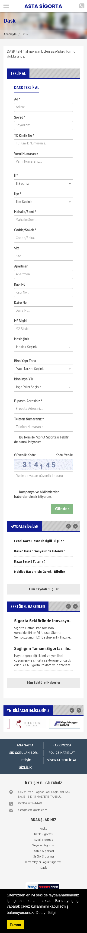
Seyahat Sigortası (43, 845)
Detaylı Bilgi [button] (46, 913)
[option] (43, 542)
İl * (16, 176)
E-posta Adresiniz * (28, 401)
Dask (43, 867)
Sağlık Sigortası (43, 856)
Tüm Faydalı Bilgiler (44, 589)
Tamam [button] (15, 924)
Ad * (17, 99)
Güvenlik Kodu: (43, 455)
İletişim (25, 760)
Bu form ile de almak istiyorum (41, 440)
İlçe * (17, 194)
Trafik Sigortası (43, 834)
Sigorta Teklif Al (62, 760)
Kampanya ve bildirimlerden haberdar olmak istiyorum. (36, 495)
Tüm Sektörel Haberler (43, 682)
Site (16, 248)
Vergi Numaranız (26, 154)
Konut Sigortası (43, 851)
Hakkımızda (61, 745)
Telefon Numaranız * (29, 419)
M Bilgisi (20, 321)
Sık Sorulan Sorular (26, 753)
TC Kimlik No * (24, 135)
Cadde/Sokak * (25, 230)
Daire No (20, 302)
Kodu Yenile (64, 455)
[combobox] (43, 183)
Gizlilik (25, 767)
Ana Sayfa (9, 34)
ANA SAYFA (25, 745)
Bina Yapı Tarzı (25, 361)
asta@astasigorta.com (32, 810)
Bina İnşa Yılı (23, 379)
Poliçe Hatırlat (61, 753)
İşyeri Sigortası (44, 839)
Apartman (21, 266)
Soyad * (19, 117)
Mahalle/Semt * (25, 212)
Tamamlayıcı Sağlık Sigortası (43, 862)
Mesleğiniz (21, 339)
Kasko (43, 828)
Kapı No (19, 284)
